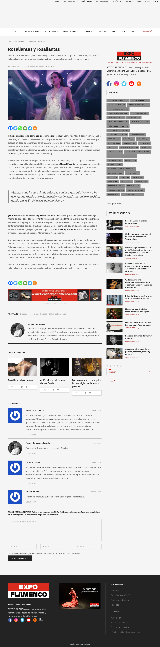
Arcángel (114, 139)
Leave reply (31, 434)
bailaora (142, 139)
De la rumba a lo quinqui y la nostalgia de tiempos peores (86, 383)
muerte (113, 181)
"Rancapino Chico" (117, 134)
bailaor (128, 139)
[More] (35, 128)
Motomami (34, 314)
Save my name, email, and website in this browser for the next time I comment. (45, 553)
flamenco (115, 164)
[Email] (25, 128)
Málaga (126, 181)
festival (130, 160)
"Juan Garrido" (116, 117)
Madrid (137, 177)
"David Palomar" (116, 104)
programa (133, 186)
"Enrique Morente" (138, 104)
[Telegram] (30, 128)
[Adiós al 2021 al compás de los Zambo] (55, 367)
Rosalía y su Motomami (20, 380)
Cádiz (112, 147)
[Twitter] (15, 128)
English (112, 372)
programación (116, 190)
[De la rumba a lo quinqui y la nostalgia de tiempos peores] (87, 367)
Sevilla (113, 194)
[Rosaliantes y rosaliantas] (17, 330)
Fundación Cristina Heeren (121, 169)
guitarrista (115, 173)
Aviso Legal (116, 618)
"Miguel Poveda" (140, 122)
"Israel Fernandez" (118, 113)
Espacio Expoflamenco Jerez (122, 156)
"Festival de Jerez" (118, 109)
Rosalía (43, 314)
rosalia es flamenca (57, 314)
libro (125, 177)
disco (146, 147)
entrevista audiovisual (138, 151)
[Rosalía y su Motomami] (22, 367)
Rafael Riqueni (135, 190)
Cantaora (130, 143)
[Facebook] (10, 128)
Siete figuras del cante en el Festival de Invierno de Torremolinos (138, 236)
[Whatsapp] (20, 128)
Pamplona (141, 181)
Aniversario (137, 134)
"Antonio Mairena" (117, 100)
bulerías (23, 314)
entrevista (115, 151)
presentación (115, 186)
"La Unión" (134, 117)
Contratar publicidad (120, 600)
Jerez (112, 177)
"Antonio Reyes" (139, 100)
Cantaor (114, 143)
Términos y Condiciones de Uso (125, 632)
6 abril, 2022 (16, 66)
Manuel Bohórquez (37, 66)
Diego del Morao (129, 147)
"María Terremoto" (118, 122)
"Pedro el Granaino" (118, 130)
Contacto (115, 590)
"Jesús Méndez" (139, 113)
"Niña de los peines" (118, 126)
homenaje (132, 173)
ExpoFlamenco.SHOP (121, 595)
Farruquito (115, 160)
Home (10, 41)
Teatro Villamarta (132, 194)
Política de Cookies (119, 622)
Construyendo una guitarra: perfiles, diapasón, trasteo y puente (137, 351)
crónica (145, 143)
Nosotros (115, 605)
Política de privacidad (120, 627)
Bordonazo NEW (20, 41)
